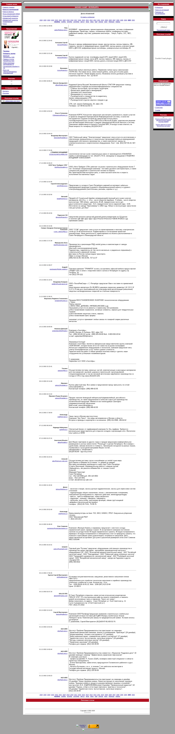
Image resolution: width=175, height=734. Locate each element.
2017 (75, 20)
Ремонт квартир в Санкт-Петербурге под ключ (163, 125)
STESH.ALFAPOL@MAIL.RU (58, 154)
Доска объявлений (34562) (11, 14)
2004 (125, 20)
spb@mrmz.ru (62, 513)
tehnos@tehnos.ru (61, 489)
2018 (71, 20)
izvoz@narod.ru (62, 70)
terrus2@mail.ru (62, 44)
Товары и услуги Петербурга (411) (8, 60)
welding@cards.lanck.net (59, 284)
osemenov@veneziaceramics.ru (57, 528)
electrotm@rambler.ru (60, 137)
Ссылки (157, 110)
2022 (56, 20)
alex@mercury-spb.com (59, 461)
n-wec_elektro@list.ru (60, 231)
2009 (106, 20)
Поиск (5, 24)
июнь (92, 21)
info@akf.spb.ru (62, 631)
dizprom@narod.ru (61, 217)
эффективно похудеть (12, 101)
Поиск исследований (162, 10)
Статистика (159, 107)
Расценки (6, 93)
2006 (117, 20)
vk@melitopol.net (62, 577)
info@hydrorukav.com (60, 245)
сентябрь (76, 21)
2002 (133, 20)
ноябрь (63, 21)
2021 (60, 20)
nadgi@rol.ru (63, 429)
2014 (87, 20)
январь (118, 21)
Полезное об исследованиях (160, 12)
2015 (83, 20)
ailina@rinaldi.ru (62, 442)
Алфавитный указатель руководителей (10, 20)
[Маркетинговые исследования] (11, 49)
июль (87, 21)
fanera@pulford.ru (61, 614)
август (82, 21)
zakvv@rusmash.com (60, 549)
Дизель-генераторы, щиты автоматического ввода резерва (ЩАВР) (163, 120)
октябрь (69, 21)
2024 (48, 20)
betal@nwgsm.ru (62, 198)
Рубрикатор (159, 7)
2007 (114, 20)
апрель (101, 21)
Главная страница (8, 7)
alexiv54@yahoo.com (60, 595)
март (105, 21)
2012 (94, 20)
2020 (64, 20)
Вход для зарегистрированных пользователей (10, 71)
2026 (41, 20)
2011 (98, 20)
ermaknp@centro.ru (61, 300)
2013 (91, 20)
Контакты (6, 91)
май (96, 21)
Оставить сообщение (88, 17)
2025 (45, 20)
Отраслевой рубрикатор (10, 16)
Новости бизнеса (8, 11)
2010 (102, 20)
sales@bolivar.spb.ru (60, 30)
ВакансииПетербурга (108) (8, 56)
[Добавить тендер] (11, 38)
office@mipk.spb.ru (61, 85)
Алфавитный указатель (10, 18)
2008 (110, 20)
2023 (52, 20)
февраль (111, 21)
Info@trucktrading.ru (61, 167)
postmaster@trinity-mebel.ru (58, 269)
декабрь (57, 21)
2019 (68, 20)
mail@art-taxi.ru (62, 416)
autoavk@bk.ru (62, 370)
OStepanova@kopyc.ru (60, 115)
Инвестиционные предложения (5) (8, 63)
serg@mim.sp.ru (62, 186)
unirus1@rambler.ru (61, 385)
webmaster (87, 712)
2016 (79, 20)
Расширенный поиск (163, 30)
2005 (121, 20)
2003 (129, 20)
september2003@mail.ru (59, 331)
